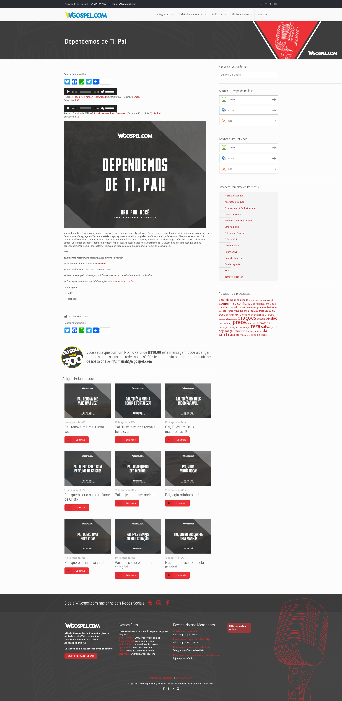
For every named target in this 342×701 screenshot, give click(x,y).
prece (239, 322)
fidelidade (239, 310)
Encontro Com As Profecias (239, 220)
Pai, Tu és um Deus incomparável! (179, 429)
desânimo (271, 307)
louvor (229, 315)
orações (246, 318)
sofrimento (240, 331)
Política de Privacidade (162, 677)
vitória (247, 335)
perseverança (225, 323)
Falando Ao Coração (235, 233)
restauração (244, 327)
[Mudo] (102, 92)
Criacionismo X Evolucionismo (240, 208)
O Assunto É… (232, 239)
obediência (258, 314)
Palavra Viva (231, 251)
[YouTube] (271, 4)
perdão (271, 318)
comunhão (228, 303)
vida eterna (237, 334)
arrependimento (256, 300)
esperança (228, 310)
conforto (233, 307)
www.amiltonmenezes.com (140, 650)
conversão (245, 307)
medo (237, 314)
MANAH (102, 263)
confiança (244, 303)
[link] (172, 14)
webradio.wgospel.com (143, 654)
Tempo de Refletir (234, 276)
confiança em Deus (264, 303)
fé (246, 311)
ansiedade (242, 299)
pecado (261, 318)
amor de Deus (227, 299)
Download (100, 97)
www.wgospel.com (144, 641)
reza (256, 326)
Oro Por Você (232, 245)
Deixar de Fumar (233, 214)
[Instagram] (276, 4)
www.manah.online (142, 647)
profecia (265, 323)
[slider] (110, 91)
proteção (223, 327)
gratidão (253, 310)
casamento (269, 300)
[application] (90, 91)
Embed (137, 97)
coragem (256, 307)
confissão (223, 307)
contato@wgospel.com (124, 4)
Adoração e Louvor (234, 202)
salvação (269, 326)
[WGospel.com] (85, 14)
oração (269, 314)
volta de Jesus (259, 334)
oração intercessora (228, 319)
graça (261, 311)
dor (220, 311)
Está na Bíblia (232, 227)
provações (233, 327)
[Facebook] (266, 4)
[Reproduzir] (68, 92)
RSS (77, 100)
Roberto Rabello (233, 258)
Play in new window (83, 97)
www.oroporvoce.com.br (120, 281)
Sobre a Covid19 (184, 677)
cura (264, 307)
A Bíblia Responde (234, 195)
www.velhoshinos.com (146, 644)
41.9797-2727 (100, 4)
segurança (226, 331)
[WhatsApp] (261, 4)
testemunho (253, 331)
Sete (227, 270)
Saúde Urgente (232, 264)
